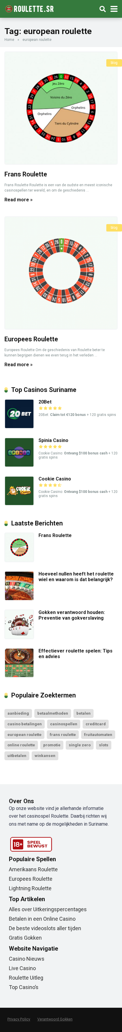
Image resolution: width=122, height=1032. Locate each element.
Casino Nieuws (26, 959)
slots (103, 744)
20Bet (45, 402)
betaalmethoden (52, 713)
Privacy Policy (18, 1019)
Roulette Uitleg (26, 978)
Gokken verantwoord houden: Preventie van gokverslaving (71, 615)
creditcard (96, 723)
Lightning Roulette (30, 888)
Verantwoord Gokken (55, 1019)
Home (9, 40)
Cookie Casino (54, 479)
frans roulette (63, 734)
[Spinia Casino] (19, 465)
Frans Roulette (25, 174)
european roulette (24, 734)
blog (114, 63)
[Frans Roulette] (61, 108)
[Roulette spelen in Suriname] (29, 8)
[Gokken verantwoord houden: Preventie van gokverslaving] (19, 637)
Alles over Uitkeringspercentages (48, 909)
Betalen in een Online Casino (42, 919)
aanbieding (18, 713)
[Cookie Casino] (19, 504)
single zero (80, 744)
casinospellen (63, 723)
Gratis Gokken (25, 938)
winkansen (45, 755)
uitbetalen (16, 755)
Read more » (18, 199)
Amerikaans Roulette (33, 869)
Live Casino (22, 968)
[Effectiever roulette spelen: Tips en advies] (19, 676)
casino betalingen (24, 723)
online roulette (21, 744)
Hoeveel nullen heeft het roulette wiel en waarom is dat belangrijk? (76, 576)
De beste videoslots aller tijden (45, 928)
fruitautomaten (98, 734)
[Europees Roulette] (61, 272)
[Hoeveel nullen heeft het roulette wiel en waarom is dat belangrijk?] (19, 599)
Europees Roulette (31, 339)
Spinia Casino (53, 440)
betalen (83, 713)
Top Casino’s (23, 987)
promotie (51, 744)
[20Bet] (19, 427)
